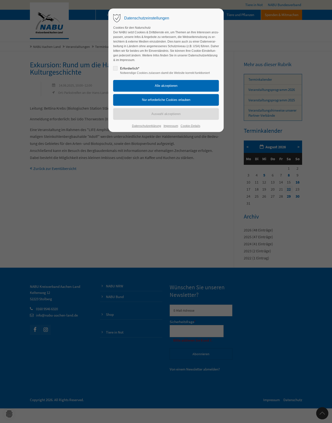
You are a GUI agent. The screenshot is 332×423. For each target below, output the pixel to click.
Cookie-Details (190, 126)
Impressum (171, 126)
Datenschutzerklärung (146, 126)
